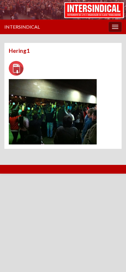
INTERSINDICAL (22, 26)
